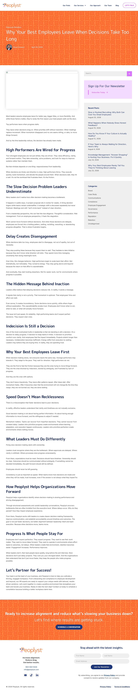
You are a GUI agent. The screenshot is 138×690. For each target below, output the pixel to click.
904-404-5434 (31, 667)
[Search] (129, 73)
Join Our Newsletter (101, 667)
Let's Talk (129, 5)
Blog (117, 5)
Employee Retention (13, 27)
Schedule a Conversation (69, 627)
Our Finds (66, 5)
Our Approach (95, 5)
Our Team (108, 5)
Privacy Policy (109, 675)
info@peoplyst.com (31, 670)
